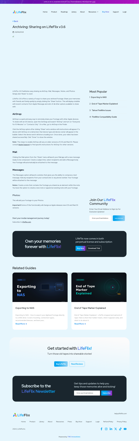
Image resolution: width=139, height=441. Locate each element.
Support (116, 12)
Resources (92, 12)
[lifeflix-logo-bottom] (21, 414)
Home (45, 12)
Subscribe (107, 393)
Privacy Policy (122, 421)
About (82, 12)
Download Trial (94, 248)
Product (54, 12)
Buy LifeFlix (61, 364)
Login (125, 12)
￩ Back (15, 21)
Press (70, 421)
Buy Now (105, 12)
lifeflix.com (26, 222)
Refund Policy (108, 421)
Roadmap (64, 12)
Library (73, 12)
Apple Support (24, 144)
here (93, 2)
